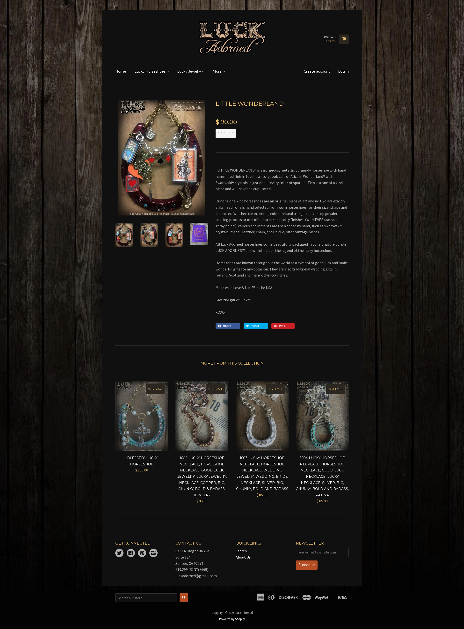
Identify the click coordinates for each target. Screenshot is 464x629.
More (218, 71)
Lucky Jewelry (189, 71)
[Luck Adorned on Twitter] (119, 553)
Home (120, 71)
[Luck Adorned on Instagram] (153, 553)
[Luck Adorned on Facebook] (131, 553)
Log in (343, 71)
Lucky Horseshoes (150, 71)
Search (241, 550)
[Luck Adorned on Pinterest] (142, 553)
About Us (243, 557)
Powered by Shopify (232, 619)
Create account (317, 71)
